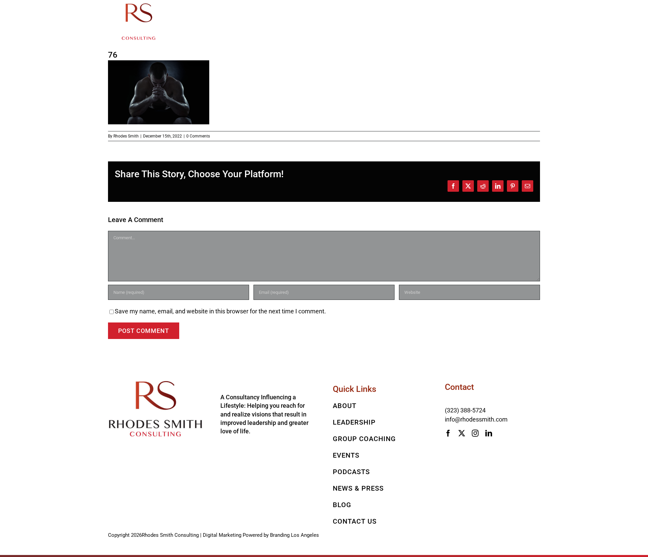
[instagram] (475, 433)
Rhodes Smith (126, 136)
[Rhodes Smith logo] (155, 384)
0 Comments (198, 136)
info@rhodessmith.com (476, 419)
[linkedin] (488, 433)
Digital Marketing (222, 535)
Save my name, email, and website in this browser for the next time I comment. (220, 311)
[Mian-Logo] (138, 6)
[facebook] (448, 433)
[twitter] (461, 433)
